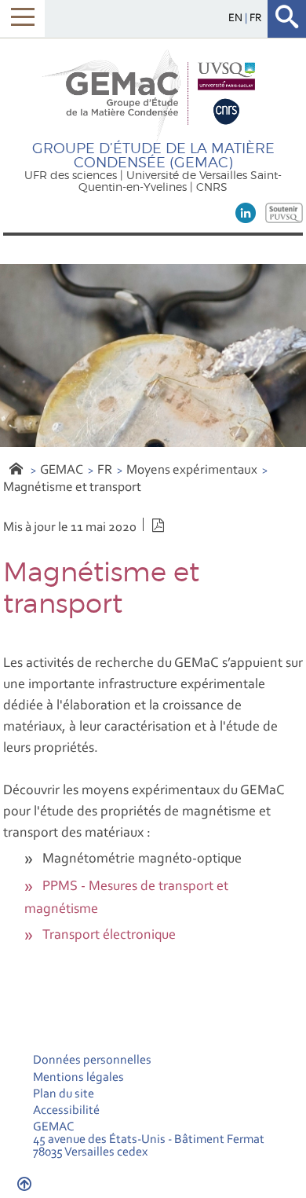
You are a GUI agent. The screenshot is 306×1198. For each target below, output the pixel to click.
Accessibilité (66, 1111)
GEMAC (61, 470)
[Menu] (22, 18)
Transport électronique (109, 936)
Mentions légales (78, 1078)
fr (256, 18)
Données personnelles (92, 1060)
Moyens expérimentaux (191, 470)
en (236, 18)
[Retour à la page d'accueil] (153, 94)
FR (104, 470)
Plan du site (63, 1094)
